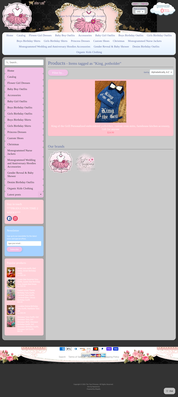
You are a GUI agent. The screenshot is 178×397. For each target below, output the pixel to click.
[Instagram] (15, 218)
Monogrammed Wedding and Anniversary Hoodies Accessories (54, 46)
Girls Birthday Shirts (55, 40)
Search (62, 357)
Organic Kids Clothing (89, 52)
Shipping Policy (111, 357)
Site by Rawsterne (93, 387)
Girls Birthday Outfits (159, 35)
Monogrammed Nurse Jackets (145, 40)
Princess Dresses (80, 40)
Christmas (118, 40)
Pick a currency (140, 9)
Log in (135, 4)
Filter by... (58, 72)
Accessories (85, 35)
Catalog (21, 35)
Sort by (146, 72)
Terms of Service (76, 357)
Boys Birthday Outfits (130, 35)
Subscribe (14, 249)
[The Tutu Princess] (17, 16)
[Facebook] (9, 218)
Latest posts (25, 195)
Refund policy (94, 357)
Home (9, 35)
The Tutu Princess (92, 384)
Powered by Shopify (93, 389)
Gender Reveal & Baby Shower (111, 46)
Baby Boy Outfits (65, 35)
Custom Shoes (101, 40)
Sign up (144, 4)
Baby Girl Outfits (105, 35)
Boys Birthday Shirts (28, 40)
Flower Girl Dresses (40, 35)
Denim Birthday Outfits (146, 46)
